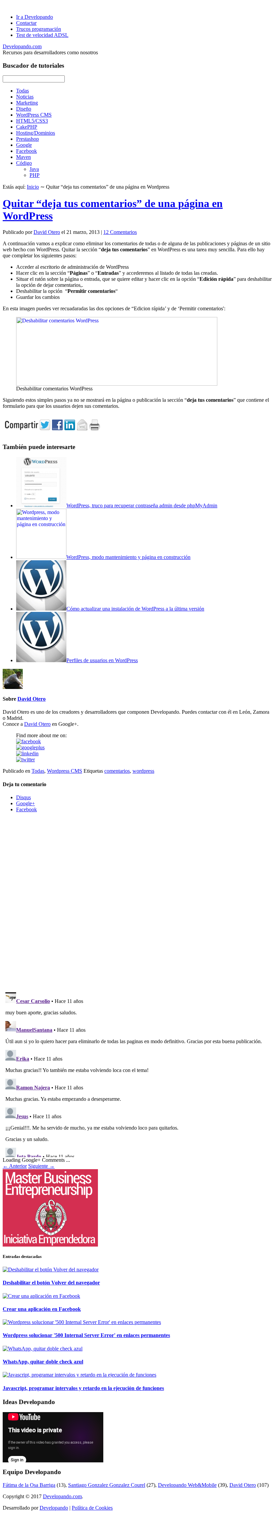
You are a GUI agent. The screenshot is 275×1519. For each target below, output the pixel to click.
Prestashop (27, 139)
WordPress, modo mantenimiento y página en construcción (128, 557)
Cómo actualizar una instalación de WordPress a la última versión (135, 609)
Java (34, 169)
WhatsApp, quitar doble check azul (43, 1362)
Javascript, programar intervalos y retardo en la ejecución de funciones (83, 1388)
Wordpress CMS (64, 771)
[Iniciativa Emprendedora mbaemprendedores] (137, 1208)
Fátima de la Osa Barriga (29, 1485)
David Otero (47, 232)
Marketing (27, 103)
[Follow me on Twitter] (25, 759)
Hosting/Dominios (35, 133)
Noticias (25, 97)
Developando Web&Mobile (187, 1485)
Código (24, 163)
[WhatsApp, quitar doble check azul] (42, 1348)
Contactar (26, 23)
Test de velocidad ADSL (42, 35)
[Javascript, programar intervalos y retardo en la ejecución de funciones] (79, 1375)
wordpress (143, 771)
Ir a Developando (34, 17)
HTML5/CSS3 (32, 121)
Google (24, 145)
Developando (54, 1508)
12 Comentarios (120, 232)
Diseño (23, 109)
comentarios (117, 771)
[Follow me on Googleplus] (30, 747)
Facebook (26, 151)
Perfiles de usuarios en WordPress (102, 660)
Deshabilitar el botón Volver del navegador (51, 1282)
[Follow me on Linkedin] (27, 753)
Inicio (33, 187)
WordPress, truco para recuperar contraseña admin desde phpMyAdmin (141, 505)
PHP (35, 175)
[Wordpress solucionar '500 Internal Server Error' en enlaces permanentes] (82, 1322)
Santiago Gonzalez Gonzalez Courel (106, 1485)
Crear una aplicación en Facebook (42, 1309)
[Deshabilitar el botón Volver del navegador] (51, 1269)
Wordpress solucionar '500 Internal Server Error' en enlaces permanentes (86, 1335)
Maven (23, 157)
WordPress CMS (34, 115)
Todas (22, 90)
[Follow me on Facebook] (28, 741)
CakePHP (26, 127)
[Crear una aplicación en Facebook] (41, 1296)
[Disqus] (137, 902)
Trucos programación (38, 29)
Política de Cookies (92, 1508)
